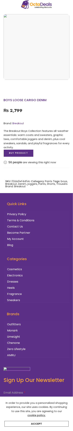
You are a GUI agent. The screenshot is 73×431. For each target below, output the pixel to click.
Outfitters (14, 324)
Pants (48, 181)
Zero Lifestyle (16, 349)
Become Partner (18, 233)
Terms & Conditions (20, 220)
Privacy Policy (16, 214)
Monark (12, 330)
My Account (15, 239)
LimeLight (13, 337)
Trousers (62, 184)
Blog (10, 245)
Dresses (12, 282)
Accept (36, 424)
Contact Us (15, 227)
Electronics (15, 275)
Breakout (18, 123)
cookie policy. (36, 415)
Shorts (51, 184)
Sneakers (13, 300)
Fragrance (14, 294)
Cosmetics (14, 269)
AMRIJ (11, 355)
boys (64, 181)
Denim (22, 184)
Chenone (13, 343)
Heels (11, 288)
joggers (32, 184)
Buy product (18, 152)
